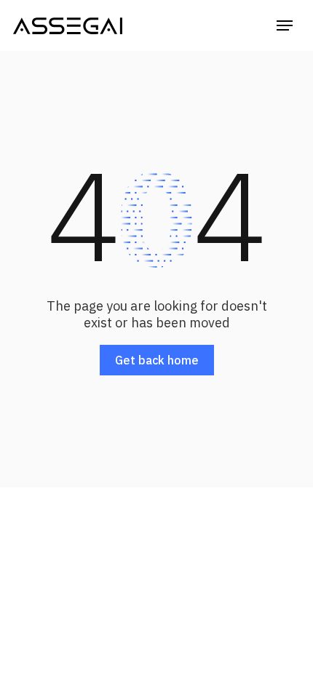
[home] (67, 25)
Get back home (157, 360)
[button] (284, 25)
